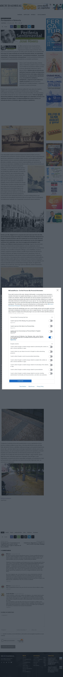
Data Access (31, 386)
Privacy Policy (40, 386)
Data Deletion (23, 386)
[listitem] (31, 317)
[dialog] (31, 338)
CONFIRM (20, 381)
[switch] (51, 321)
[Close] (58, 290)
